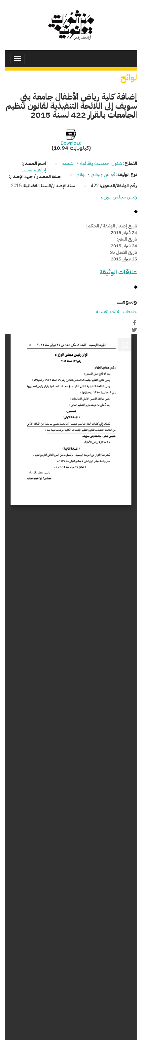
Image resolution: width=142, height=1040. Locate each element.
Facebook (134, 322)
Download (71, 143)
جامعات (130, 311)
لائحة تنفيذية (107, 311)
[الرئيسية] (71, 25)
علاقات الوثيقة (118, 272)
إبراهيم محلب (33, 169)
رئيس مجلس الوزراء (119, 196)
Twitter (134, 329)
